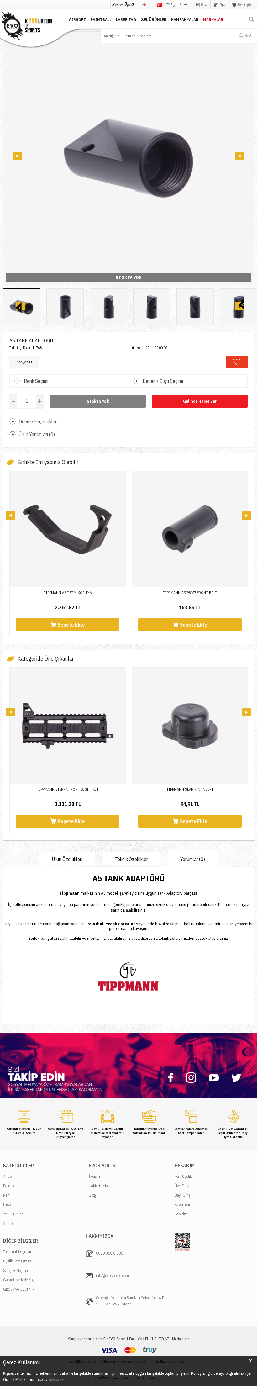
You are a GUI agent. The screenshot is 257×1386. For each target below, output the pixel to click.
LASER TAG (126, 20)
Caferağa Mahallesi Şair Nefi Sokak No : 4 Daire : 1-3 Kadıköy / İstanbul (133, 1301)
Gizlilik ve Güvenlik (18, 1289)
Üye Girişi (182, 1185)
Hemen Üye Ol (123, 4)
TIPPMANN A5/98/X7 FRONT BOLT (68, 592)
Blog (92, 1195)
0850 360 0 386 (109, 1253)
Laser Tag (10, 1204)
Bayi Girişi (183, 1195)
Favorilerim (183, 1204)
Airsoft (8, 1176)
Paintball (10, 1185)
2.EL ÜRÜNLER (153, 20)
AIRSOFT (77, 20)
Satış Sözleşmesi (17, 1270)
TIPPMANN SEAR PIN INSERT (68, 789)
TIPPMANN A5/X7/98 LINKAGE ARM (190, 592)
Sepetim (181, 1214)
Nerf (6, 1195)
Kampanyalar (184, 20)
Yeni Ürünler (13, 1214)
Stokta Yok (98, 401)
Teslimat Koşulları (17, 1251)
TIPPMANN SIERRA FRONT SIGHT (190, 789)
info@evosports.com (112, 1275)
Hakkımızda (98, 1185)
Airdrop (8, 1223)
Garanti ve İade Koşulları (23, 1280)
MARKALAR (213, 20)
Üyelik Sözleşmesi (17, 1261)
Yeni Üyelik (183, 1176)
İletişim (95, 1176)
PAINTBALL (101, 20)
